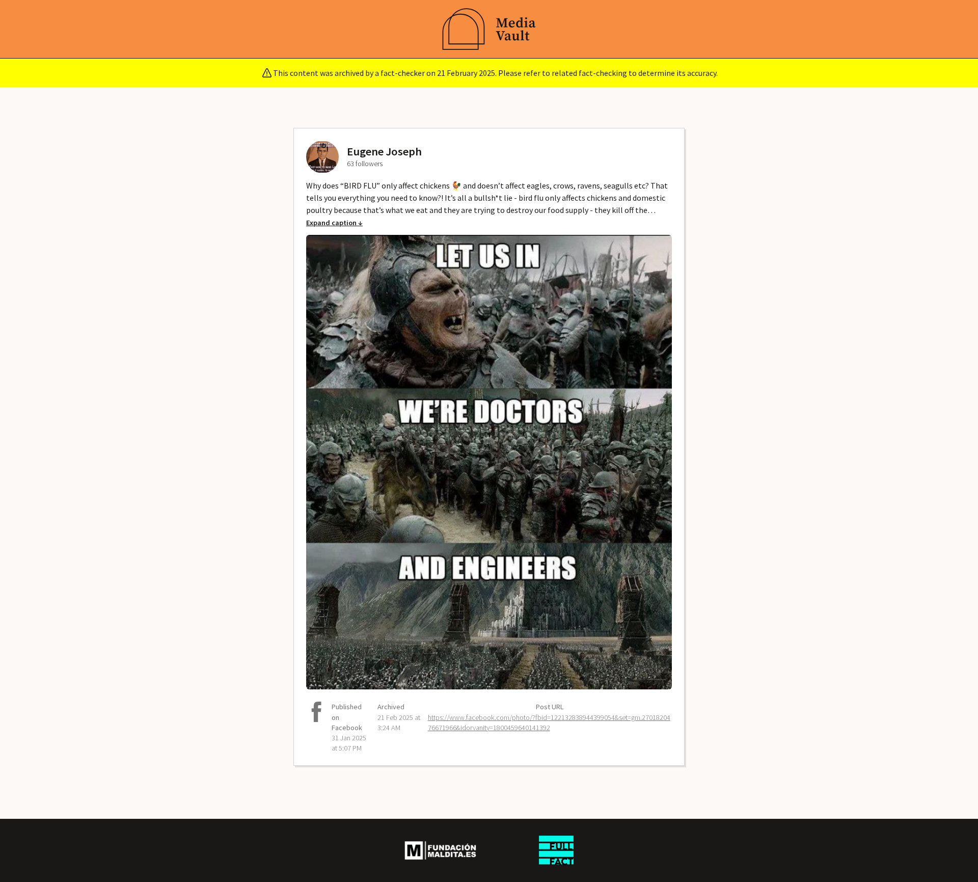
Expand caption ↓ (334, 222)
